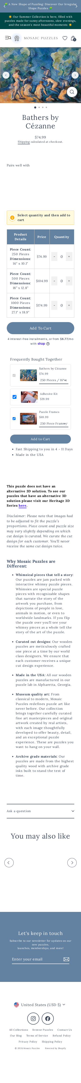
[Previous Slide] (4, 6)
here (23, 505)
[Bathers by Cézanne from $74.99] (23, 185)
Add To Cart (41, 328)
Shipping (24, 141)
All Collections (18, 1029)
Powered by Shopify (55, 1048)
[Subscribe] (65, 959)
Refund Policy (62, 1035)
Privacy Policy (28, 1041)
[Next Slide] (76, 6)
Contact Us (64, 1029)
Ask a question (19, 811)
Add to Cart (40, 439)
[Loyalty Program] (16, 39)
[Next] (75, 75)
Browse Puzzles (42, 1029)
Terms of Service (37, 1035)
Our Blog (16, 1035)
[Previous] (6, 75)
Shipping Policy (52, 1041)
